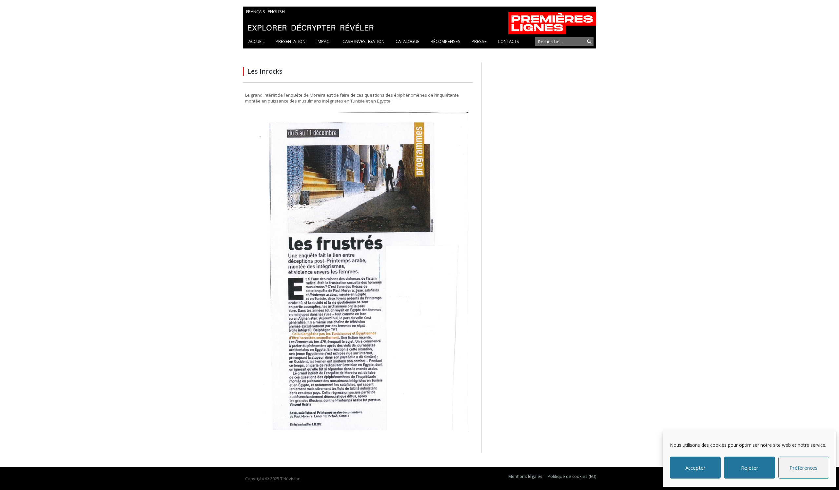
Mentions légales (525, 476)
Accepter (695, 467)
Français (255, 11)
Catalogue (408, 41)
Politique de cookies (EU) (572, 476)
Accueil (256, 41)
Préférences (804, 467)
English (276, 11)
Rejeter (749, 467)
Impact (324, 41)
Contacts (508, 41)
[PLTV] (419, 20)
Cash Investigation (363, 41)
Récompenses (445, 41)
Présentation (290, 41)
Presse (479, 41)
